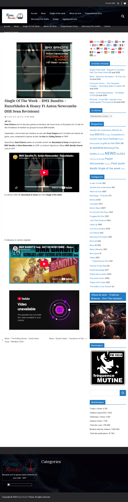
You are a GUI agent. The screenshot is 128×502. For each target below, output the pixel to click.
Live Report (94, 233)
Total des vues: (96, 425)
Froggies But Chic (97, 216)
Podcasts (107, 164)
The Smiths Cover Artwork (100, 286)
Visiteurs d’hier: (96, 421)
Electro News (95, 208)
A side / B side (96, 183)
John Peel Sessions (98, 220)
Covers (107, 135)
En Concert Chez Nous (99, 212)
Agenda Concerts (70, 19)
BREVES (99, 134)
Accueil (34, 13)
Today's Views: (96, 408)
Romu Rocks (22, 497)
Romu (21, 117)
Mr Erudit (100, 154)
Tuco (123, 169)
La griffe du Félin (107, 143)
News (43, 13)
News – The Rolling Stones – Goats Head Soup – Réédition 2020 (21, 340)
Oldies (92, 258)
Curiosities (116, 134)
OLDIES (120, 153)
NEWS (110, 153)
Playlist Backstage (97, 270)
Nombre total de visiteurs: (100, 429)
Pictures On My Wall (97, 159)
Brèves (93, 200)
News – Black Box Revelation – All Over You (108, 76)
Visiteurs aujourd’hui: (98, 413)
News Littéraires (96, 249)
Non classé (94, 253)
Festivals (113, 138)
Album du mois (75, 13)
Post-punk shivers (97, 278)
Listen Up (93, 224)
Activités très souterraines (100, 130)
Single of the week (57, 13)
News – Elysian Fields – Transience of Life (66, 338)
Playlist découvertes (98, 274)
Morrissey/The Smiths (40, 19)
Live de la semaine (97, 229)
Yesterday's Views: (98, 417)
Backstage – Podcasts (99, 196)
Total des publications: (99, 433)
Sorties (56, 19)
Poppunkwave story (93, 13)
